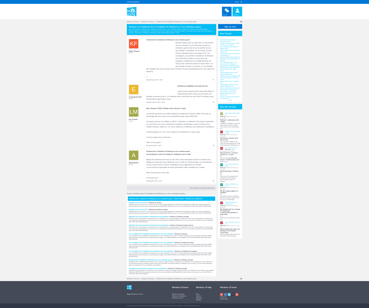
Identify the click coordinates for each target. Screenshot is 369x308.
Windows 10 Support (178, 294)
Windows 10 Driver (177, 298)
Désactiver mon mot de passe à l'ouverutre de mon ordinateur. (148, 216)
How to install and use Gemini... (231, 185)
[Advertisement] (160, 53)
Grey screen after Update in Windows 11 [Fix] (228, 40)
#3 (213, 145)
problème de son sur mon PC (138, 202)
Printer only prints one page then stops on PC (230, 51)
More (230, 100)
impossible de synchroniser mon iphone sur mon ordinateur (147, 268)
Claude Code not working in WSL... (232, 132)
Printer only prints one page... (231, 165)
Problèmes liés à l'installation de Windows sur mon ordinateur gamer (150, 260)
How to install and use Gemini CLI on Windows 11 (230, 54)
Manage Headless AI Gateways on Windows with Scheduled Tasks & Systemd (230, 58)
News (197, 294)
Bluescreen (199, 298)
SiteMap (198, 300)
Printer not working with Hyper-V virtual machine (230, 97)
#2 (213, 102)
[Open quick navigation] (241, 21)
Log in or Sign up (133, 2)
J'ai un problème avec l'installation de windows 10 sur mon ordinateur (151, 234)
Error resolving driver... (231, 148)
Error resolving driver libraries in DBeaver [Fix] (229, 47)
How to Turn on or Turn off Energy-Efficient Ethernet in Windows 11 (228, 93)
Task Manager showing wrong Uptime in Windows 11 (229, 85)
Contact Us (223, 297)
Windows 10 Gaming (149, 33)
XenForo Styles (177, 306)
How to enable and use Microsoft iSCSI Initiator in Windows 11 (230, 89)
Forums (225, 15)
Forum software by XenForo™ (144, 306)
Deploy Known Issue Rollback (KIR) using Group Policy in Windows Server (230, 77)
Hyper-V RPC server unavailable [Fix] (229, 82)
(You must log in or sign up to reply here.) (202, 188)
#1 (213, 80)
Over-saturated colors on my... (232, 223)
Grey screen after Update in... (232, 114)
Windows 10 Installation (179, 296)
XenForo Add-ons (166, 306)
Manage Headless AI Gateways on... (231, 203)
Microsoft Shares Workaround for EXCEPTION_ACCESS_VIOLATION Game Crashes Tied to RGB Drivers (230, 68)
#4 (213, 181)
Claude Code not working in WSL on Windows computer (229, 44)
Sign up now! (230, 26)
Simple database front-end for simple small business (229, 73)
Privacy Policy (224, 299)
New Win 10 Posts (228, 106)
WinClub (222, 116)
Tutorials (198, 296)
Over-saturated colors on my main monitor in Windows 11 (228, 63)
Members (236, 15)
